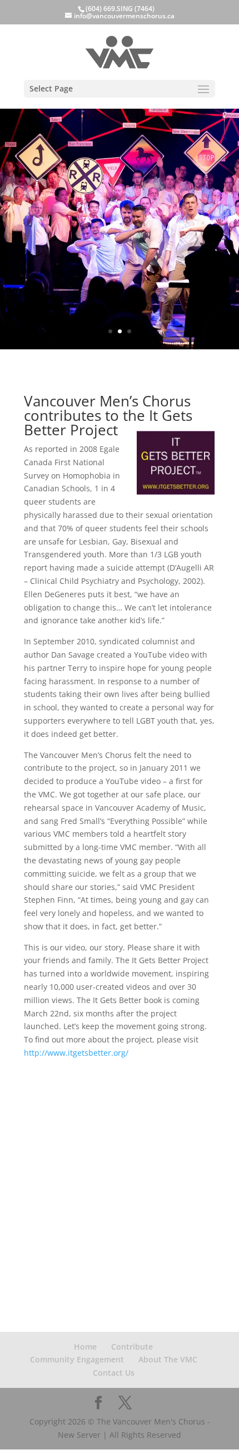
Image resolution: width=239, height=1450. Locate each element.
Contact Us (114, 1372)
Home (85, 1346)
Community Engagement (77, 1359)
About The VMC (167, 1359)
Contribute (132, 1346)
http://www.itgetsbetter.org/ (76, 1052)
